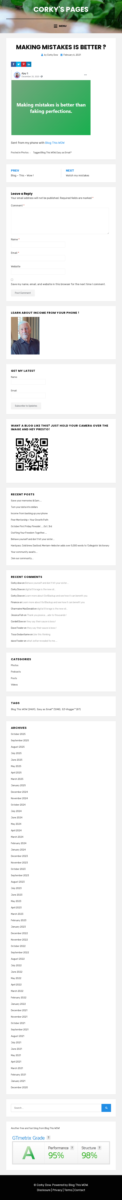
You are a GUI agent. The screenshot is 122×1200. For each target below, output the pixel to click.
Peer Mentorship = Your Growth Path (29, 520)
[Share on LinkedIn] (28, 64)
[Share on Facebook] (13, 64)
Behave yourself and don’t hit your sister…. (32, 539)
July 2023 (16, 888)
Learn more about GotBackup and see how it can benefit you (56, 595)
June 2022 (16, 972)
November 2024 (19, 798)
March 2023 (17, 914)
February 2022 (18, 997)
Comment (17, 205)
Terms (68, 1190)
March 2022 (17, 991)
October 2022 (18, 946)
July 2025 (16, 753)
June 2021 (16, 1049)
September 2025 (20, 740)
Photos (25, 152)
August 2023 (18, 882)
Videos (14, 684)
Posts (14, 678)
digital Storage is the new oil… (40, 589)
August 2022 (18, 959)
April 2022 (16, 984)
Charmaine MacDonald (22, 608)
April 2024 (16, 830)
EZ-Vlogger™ (71, 709)
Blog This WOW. (78, 1185)
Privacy (57, 1190)
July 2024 (16, 811)
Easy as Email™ (64, 152)
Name (15, 239)
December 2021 (19, 1010)
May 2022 (16, 978)
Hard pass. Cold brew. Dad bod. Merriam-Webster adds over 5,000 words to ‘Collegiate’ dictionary (60, 545)
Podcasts (16, 671)
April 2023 (16, 907)
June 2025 (16, 760)
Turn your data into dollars (24, 507)
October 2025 (18, 734)
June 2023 (16, 894)
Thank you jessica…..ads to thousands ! (46, 615)
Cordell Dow (17, 621)
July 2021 (16, 1042)
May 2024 (16, 824)
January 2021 (18, 1081)
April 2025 (16, 772)
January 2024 (18, 849)
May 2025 (16, 766)
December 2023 (19, 856)
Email (15, 252)
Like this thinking (41, 634)
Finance (15, 602)
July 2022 (16, 965)
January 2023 (18, 926)
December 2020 (19, 1087)
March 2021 (17, 1068)
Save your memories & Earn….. (26, 500)
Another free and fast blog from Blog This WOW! (35, 1128)
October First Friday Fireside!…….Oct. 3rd (31, 526)
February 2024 (18, 843)
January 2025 (18, 785)
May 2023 (16, 901)
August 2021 (17, 1036)
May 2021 (16, 1055)
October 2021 (18, 1023)
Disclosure (44, 1190)
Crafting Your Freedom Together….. (29, 532)
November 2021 (19, 1016)
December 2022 (19, 933)
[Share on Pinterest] (23, 64)
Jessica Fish (17, 615)
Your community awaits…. (24, 552)
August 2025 (18, 747)
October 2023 (18, 869)
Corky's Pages (61, 9)
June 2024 (16, 817)
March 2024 (17, 837)
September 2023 (20, 875)
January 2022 (18, 1004)
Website (15, 266)
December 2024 (19, 792)
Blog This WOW (54, 143)
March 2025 (17, 779)
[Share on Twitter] (18, 64)
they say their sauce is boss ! (41, 621)
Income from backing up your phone (29, 513)
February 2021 (18, 1074)
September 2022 (20, 952)
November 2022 (19, 939)
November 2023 (19, 862)
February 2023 (18, 920)
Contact (79, 1190)
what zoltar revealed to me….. (42, 641)
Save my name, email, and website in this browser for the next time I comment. (58, 284)
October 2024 (18, 804)
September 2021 (19, 1029)
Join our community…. (22, 558)
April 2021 (16, 1061)
